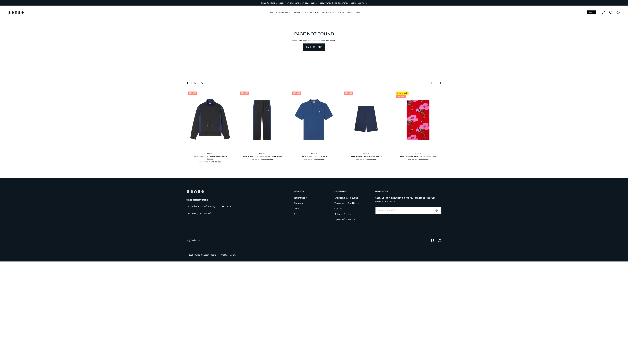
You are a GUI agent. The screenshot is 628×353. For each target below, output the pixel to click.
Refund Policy (342, 214)
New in (273, 12)
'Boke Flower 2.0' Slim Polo (314, 156)
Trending (196, 83)
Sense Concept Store (205, 254)
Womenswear (285, 12)
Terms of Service (344, 219)
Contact (339, 208)
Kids (317, 12)
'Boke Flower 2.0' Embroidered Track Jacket (210, 157)
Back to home (314, 47)
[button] (618, 12)
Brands (341, 12)
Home (591, 12)
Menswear (298, 12)
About (350, 12)
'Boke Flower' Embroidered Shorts (366, 156)
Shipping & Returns (346, 197)
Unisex (308, 12)
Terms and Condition (346, 203)
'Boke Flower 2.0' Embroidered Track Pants (262, 156)
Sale (358, 12)
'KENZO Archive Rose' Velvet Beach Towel (418, 156)
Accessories (328, 12)
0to (234, 254)
